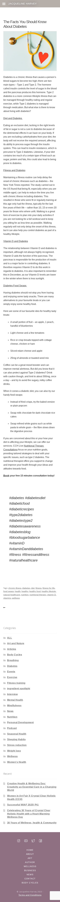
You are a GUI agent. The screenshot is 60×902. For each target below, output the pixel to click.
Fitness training (16, 683)
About (30, 854)
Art (30, 858)
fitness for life (49, 588)
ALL (9, 638)
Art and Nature (15, 643)
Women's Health (16, 762)
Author (30, 862)
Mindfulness (14, 705)
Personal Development (20, 722)
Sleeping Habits (16, 739)
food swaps (8, 591)
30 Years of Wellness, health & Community (32, 822)
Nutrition (12, 717)
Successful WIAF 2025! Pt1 (23, 804)
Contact (30, 878)
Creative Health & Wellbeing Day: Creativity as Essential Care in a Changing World (32, 786)
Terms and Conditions (30, 895)
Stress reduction (17, 745)
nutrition (25, 594)
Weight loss (14, 751)
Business (30, 870)
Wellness (12, 756)
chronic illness (14, 588)
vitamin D (51, 594)
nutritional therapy (38, 594)
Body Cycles (14, 654)
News (10, 711)
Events (11, 671)
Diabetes (12, 666)
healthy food (35, 591)
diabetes (26, 588)
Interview (12, 694)
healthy (25, 591)
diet (33, 588)
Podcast (12, 728)
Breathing (13, 660)
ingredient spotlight (18, 688)
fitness (39, 588)
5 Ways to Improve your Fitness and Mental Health (4, 607)
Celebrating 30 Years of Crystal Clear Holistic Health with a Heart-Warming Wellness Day (28, 813)
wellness (16, 598)
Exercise (12, 677)
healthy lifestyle (49, 591)
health (18, 591)
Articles (11, 649)
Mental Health (15, 700)
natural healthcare (11, 594)
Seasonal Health (16, 734)
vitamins (7, 598)
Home (30, 850)
